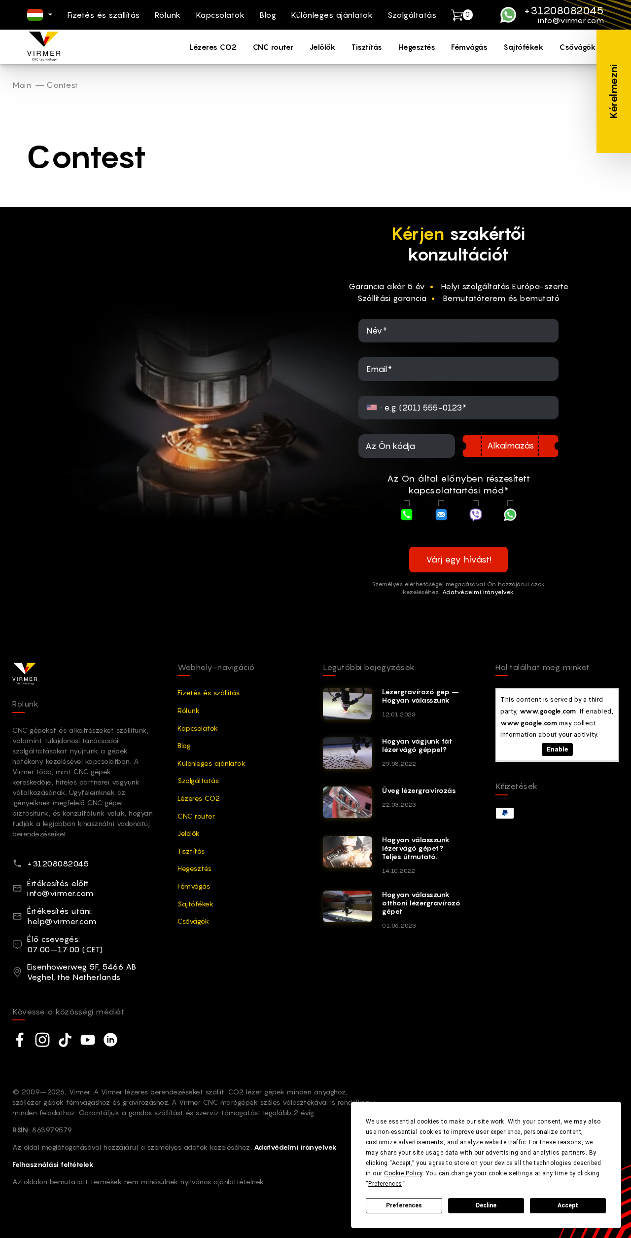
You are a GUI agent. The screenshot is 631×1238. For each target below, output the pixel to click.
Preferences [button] (385, 1183)
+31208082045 (564, 10)
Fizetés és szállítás (104, 15)
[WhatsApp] (510, 516)
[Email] (441, 516)
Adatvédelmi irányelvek (478, 592)
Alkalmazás (510, 445)
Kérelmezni (613, 91)
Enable (557, 749)
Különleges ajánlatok (332, 15)
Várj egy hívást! (458, 559)
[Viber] (476, 516)
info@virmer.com (571, 20)
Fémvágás (469, 46)
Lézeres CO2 (213, 46)
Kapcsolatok (220, 15)
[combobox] (374, 407)
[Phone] (407, 516)
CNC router (273, 46)
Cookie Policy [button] (403, 1173)
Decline (486, 1205)
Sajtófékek (523, 46)
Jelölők (323, 46)
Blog (267, 15)
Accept (568, 1205)
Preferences (404, 1205)
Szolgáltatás (411, 15)
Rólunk (168, 15)
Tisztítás (367, 46)
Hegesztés (417, 46)
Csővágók (578, 46)
